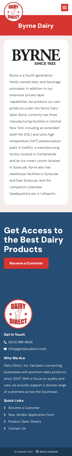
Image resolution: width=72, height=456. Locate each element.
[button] (64, 7)
